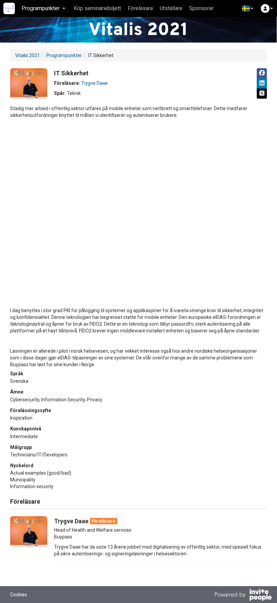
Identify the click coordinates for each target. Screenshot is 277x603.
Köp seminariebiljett (97, 8)
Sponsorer (201, 8)
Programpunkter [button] (40, 8)
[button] (247, 8)
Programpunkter (64, 55)
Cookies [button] (18, 594)
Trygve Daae (94, 83)
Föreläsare (140, 8)
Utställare (171, 8)
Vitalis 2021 (27, 55)
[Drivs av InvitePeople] (243, 595)
